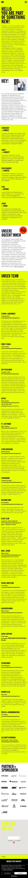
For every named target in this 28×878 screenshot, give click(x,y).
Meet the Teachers (19, 266)
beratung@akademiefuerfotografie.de (11, 453)
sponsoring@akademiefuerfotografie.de (11, 667)
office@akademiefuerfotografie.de (10, 402)
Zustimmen (20, 873)
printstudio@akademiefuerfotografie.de (11, 348)
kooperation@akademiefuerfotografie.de (12, 612)
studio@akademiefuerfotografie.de (10, 318)
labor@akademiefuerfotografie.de (10, 374)
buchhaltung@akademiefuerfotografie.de (12, 504)
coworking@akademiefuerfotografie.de (11, 482)
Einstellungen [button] (14, 876)
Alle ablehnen (8, 873)
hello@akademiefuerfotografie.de (10, 741)
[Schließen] (26, 865)
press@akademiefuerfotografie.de (10, 716)
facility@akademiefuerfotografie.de (10, 696)
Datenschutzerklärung (8, 869)
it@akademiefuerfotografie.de (9, 428)
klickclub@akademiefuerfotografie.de (11, 523)
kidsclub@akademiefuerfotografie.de (11, 555)
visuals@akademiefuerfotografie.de (10, 587)
